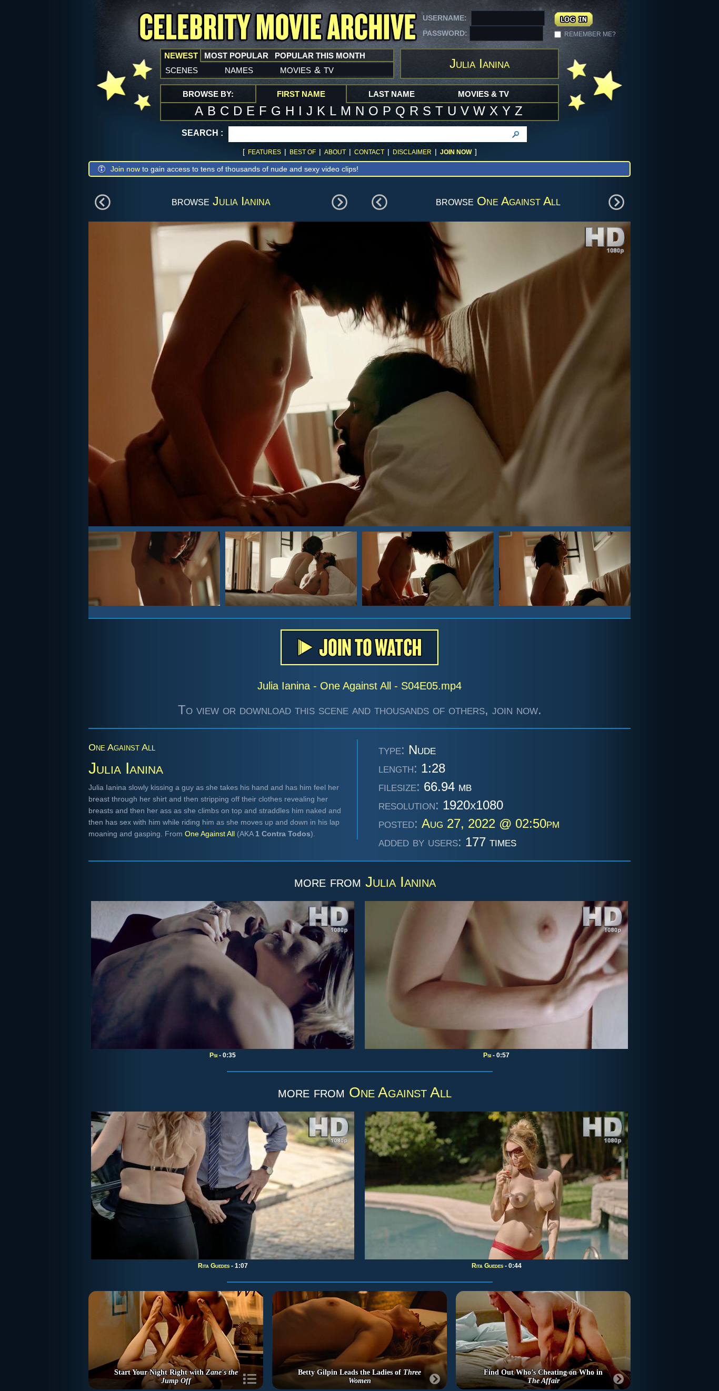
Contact (369, 152)
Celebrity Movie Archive (277, 28)
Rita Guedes (213, 1265)
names (239, 69)
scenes (181, 69)
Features (264, 152)
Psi (213, 1055)
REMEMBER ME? (590, 34)
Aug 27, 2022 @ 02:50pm (491, 823)
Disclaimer (412, 152)
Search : (202, 132)
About (335, 152)
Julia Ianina (242, 201)
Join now (125, 169)
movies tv (307, 69)
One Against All (519, 201)
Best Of (302, 152)
